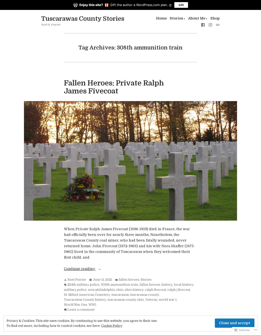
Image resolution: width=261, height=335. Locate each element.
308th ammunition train (119, 284)
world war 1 (167, 299)
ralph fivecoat (155, 290)
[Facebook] (204, 24)
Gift (181, 5)
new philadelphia (101, 290)
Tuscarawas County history (85, 299)
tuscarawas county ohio (125, 299)
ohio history (134, 290)
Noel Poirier (76, 279)
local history (183, 284)
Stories (176, 18)
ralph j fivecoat (178, 290)
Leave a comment (80, 310)
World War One (75, 304)
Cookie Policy (111, 326)
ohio (119, 290)
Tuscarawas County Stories (82, 18)
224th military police (83, 284)
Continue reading (80, 269)
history (167, 284)
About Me (196, 18)
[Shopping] (217, 24)
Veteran (151, 299)
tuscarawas (120, 295)
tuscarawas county (144, 295)
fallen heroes (129, 279)
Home (161, 18)
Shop (215, 18)
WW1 (92, 304)
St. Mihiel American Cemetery (87, 295)
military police (75, 290)
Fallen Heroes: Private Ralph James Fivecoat (114, 87)
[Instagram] (210, 24)
